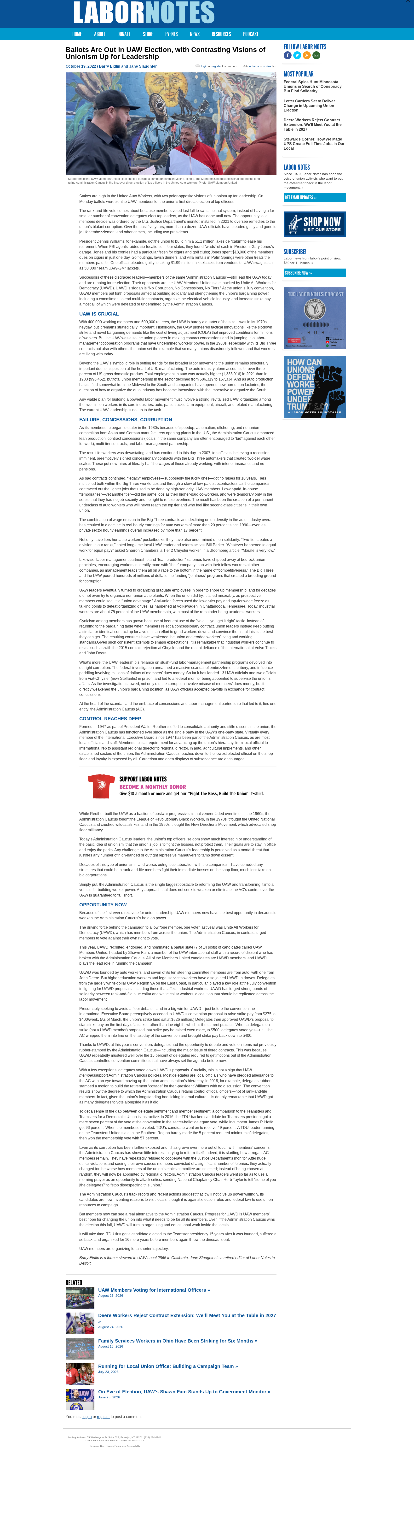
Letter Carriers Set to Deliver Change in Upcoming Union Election (309, 105)
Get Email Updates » (301, 197)
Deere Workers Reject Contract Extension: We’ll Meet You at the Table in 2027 (313, 124)
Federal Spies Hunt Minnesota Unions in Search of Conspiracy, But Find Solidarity (313, 86)
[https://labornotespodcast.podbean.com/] (315, 346)
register (216, 66)
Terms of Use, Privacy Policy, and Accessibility (115, 1446)
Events (171, 34)
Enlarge (254, 66)
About (99, 34)
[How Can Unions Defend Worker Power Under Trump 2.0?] (315, 416)
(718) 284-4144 (152, 1437)
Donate (124, 34)
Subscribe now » (298, 273)
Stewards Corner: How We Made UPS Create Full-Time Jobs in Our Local (314, 143)
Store (148, 34)
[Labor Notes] (144, 12)
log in (87, 1417)
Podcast (251, 34)
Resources (221, 34)
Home (77, 34)
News (195, 34)
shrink (267, 66)
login (204, 66)
